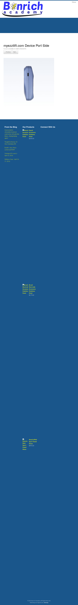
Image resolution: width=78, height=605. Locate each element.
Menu (74, 2)
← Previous (8, 52)
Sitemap (46, 602)
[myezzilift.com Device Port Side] (29, 108)
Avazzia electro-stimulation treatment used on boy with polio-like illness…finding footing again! (12, 134)
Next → (15, 52)
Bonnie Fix (23, 48)
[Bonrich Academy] (22, 9)
